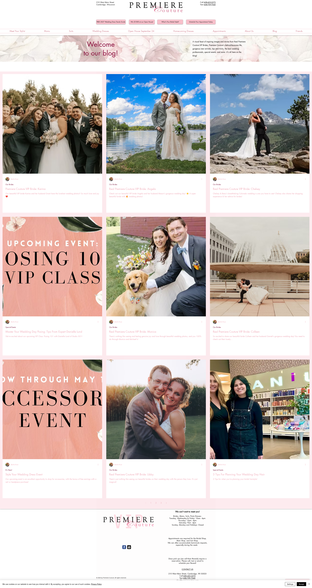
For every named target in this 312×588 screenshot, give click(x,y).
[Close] (309, 584)
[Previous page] (146, 503)
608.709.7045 (189, 578)
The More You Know (62, 67)
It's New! (31, 67)
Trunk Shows (44, 67)
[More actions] (98, 179)
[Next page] (166, 503)
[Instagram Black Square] (129, 547)
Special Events (154, 67)
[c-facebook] (124, 547)
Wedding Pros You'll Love (109, 67)
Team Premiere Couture (84, 67)
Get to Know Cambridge (134, 67)
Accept (301, 584)
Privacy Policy (96, 584)
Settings (290, 584)
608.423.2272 (189, 576)
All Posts (5, 67)
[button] (306, 67)
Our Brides (18, 67)
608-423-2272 (210, 2)
